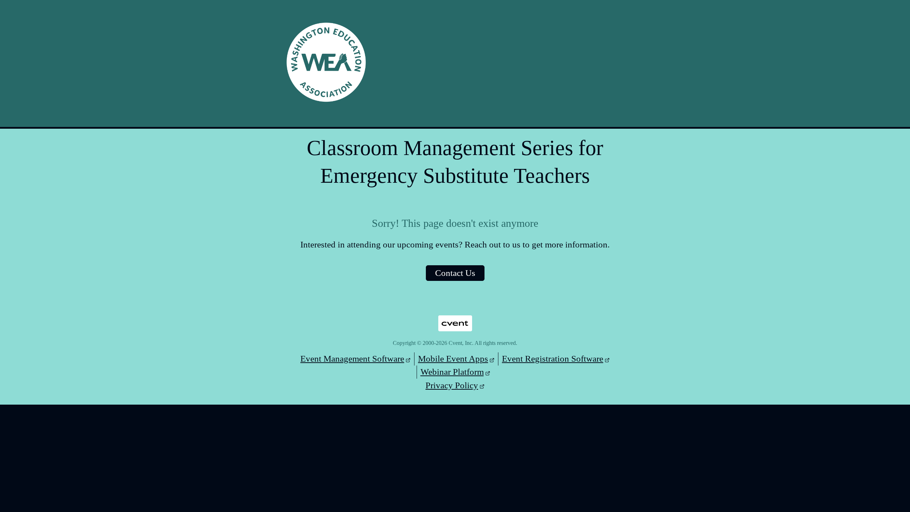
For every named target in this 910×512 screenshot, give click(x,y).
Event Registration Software (552, 358)
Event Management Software (352, 358)
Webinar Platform (452, 372)
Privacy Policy (451, 385)
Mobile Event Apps (453, 358)
